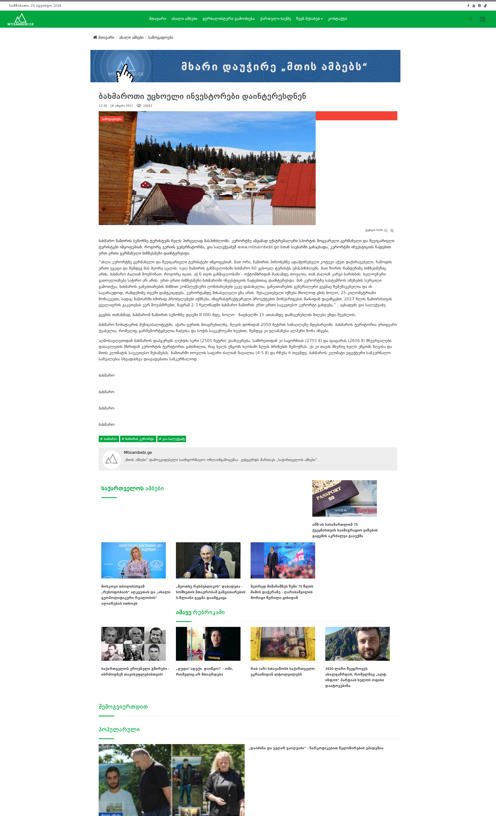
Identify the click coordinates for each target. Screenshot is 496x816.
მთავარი (157, 19)
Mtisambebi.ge (138, 452)
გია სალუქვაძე (173, 439)
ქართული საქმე (275, 19)
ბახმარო (110, 439)
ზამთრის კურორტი (139, 439)
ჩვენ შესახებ (308, 19)
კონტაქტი (337, 19)
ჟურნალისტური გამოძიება (229, 19)
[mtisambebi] (245, 65)
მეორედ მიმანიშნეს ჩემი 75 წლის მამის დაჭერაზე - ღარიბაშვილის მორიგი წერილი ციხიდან (282, 592)
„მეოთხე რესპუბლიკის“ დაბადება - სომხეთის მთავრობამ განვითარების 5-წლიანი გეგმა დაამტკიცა (210, 592)
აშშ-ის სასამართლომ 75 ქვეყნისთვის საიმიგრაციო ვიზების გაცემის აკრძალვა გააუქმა (345, 530)
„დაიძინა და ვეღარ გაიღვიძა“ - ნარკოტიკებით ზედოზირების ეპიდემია (316, 748)
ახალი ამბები (184, 19)
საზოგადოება (111, 119)
